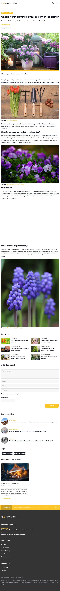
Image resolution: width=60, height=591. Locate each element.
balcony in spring (20, 453)
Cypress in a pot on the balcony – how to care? (48, 349)
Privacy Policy (54, 582)
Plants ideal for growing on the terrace (49, 357)
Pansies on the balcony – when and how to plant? (18, 357)
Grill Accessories (6, 486)
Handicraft (4, 554)
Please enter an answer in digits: (10, 394)
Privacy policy (5, 567)
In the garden (5, 548)
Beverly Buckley (11, 328)
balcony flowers (7, 453)
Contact (3, 570)
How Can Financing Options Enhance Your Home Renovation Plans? (27, 431)
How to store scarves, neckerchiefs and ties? (13, 534)
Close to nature (5, 557)
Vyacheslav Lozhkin (13, 184)
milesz (9, 120)
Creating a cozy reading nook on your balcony (49, 341)
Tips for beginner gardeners (22, 507)
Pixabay (14, 120)
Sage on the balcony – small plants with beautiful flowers (17, 530)
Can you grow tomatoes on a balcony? (19, 341)
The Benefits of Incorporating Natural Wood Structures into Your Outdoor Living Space (33, 422)
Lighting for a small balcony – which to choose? (20, 349)
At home (3, 544)
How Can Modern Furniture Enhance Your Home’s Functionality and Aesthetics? (31, 440)
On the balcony (5, 24)
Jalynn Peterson (6, 28)
